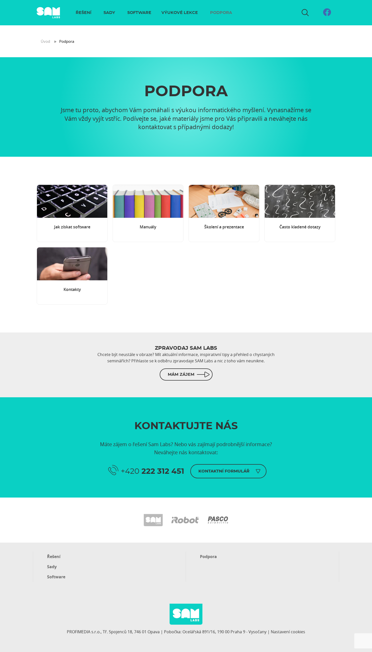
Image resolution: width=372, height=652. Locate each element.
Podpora (221, 13)
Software (139, 13)
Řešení (83, 13)
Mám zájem (181, 374)
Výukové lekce (179, 13)
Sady (109, 13)
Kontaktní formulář (224, 471)
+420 (152, 471)
